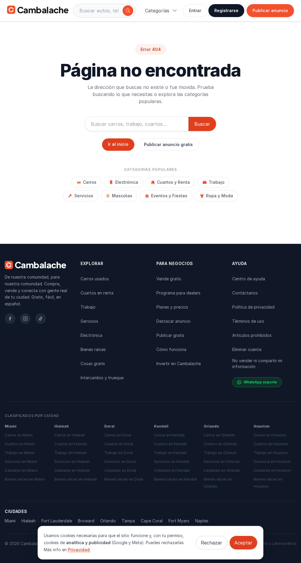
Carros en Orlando (219, 435)
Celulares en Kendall (172, 470)
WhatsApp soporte (260, 382)
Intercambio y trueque (102, 377)
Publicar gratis (170, 335)
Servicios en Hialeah (72, 461)
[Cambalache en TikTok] (40, 318)
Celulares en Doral (120, 470)
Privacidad (79, 549)
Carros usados (95, 278)
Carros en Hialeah (69, 435)
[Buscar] (128, 10)
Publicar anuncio (270, 10)
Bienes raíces (93, 349)
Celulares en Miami (21, 470)
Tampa (128, 520)
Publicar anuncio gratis (168, 144)
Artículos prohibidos (252, 335)
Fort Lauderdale (56, 520)
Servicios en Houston (272, 461)
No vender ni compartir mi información (257, 363)
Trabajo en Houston (271, 453)
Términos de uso (248, 321)
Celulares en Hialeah (72, 470)
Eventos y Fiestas (169, 195)
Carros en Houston (270, 435)
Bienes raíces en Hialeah (75, 479)
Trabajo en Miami (19, 453)
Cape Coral (152, 520)
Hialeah (28, 520)
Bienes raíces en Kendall (175, 479)
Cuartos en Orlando (220, 444)
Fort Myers (178, 520)
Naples (201, 520)
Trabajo (217, 182)
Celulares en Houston (272, 470)
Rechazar (211, 543)
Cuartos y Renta (173, 182)
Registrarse (226, 10)
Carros (89, 182)
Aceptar (243, 543)
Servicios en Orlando (222, 461)
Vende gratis (168, 278)
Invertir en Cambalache (178, 363)
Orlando (108, 520)
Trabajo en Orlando (220, 453)
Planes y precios (172, 306)
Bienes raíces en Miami (25, 479)
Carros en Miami (19, 435)
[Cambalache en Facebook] (10, 318)
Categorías (157, 11)
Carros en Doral (117, 435)
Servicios (83, 195)
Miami (10, 520)
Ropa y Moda (219, 195)
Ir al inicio (118, 144)
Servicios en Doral (120, 461)
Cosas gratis (93, 363)
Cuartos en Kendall (170, 444)
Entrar (195, 10)
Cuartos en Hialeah (70, 444)
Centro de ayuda (248, 278)
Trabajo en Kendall (170, 453)
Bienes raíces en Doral (123, 479)
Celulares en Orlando (222, 470)
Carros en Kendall (169, 435)
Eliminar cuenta (246, 349)
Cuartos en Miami (20, 444)
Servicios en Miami (21, 461)
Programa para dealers (178, 292)
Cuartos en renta (97, 292)
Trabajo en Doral (118, 453)
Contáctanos (245, 292)
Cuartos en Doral (118, 444)
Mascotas (122, 195)
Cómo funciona (171, 349)
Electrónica (126, 182)
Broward (86, 520)
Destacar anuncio (173, 321)
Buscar (202, 124)
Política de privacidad (253, 306)
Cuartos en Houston (271, 444)
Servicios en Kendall (171, 461)
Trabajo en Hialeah (70, 453)
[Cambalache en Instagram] (25, 318)
